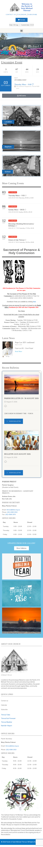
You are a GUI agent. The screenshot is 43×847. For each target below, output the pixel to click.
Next (16, 78)
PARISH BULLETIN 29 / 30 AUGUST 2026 (21, 398)
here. (34, 301)
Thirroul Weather (6, 722)
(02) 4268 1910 (12, 512)
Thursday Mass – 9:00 (23, 84)
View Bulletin (15, 421)
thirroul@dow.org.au (13, 510)
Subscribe (32, 14)
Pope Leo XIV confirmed (24, 342)
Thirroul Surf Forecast (8, 718)
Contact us (11, 14)
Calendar (22, 14)
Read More (18, 351)
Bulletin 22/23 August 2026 (17, 454)
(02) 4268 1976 (10, 514)
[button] (21, 30)
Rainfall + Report (6, 725)
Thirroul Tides (5, 715)
